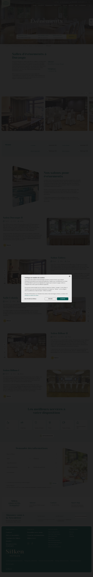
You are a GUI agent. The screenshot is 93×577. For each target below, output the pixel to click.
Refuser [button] (50, 298)
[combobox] (69, 276)
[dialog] (46, 288)
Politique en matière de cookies (31, 295)
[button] (30, 298)
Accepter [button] (62, 298)
